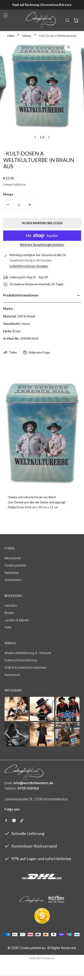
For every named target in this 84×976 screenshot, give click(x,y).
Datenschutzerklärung (20, 660)
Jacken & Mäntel (16, 620)
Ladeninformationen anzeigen (28, 266)
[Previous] (35, 137)
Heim (10, 36)
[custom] (6, 820)
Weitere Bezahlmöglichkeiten (42, 244)
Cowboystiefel (15, 565)
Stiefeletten (13, 580)
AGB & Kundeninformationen (25, 667)
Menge (8, 194)
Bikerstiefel (12, 558)
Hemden (10, 605)
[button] (76, 20)
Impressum (12, 675)
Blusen (9, 613)
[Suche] (67, 20)
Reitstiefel (11, 573)
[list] (42, 91)
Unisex (26, 36)
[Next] (49, 137)
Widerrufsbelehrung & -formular (28, 653)
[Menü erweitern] (5, 15)
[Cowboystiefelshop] (41, 20)
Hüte (7, 627)
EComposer (47, 958)
